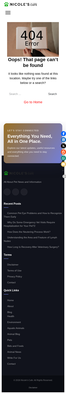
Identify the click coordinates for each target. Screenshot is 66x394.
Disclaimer (12, 264)
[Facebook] (7, 192)
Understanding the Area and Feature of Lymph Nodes (30, 239)
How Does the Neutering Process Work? (28, 231)
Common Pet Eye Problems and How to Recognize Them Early (33, 215)
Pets (9, 340)
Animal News (14, 352)
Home (10, 300)
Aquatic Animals (15, 328)
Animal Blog (13, 334)
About (10, 306)
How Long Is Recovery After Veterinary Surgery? (33, 247)
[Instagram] (24, 192)
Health (10, 316)
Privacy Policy (14, 276)
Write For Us (14, 357)
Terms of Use (14, 270)
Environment (14, 322)
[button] (63, 133)
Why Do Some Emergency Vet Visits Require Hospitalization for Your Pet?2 (29, 224)
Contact (11, 282)
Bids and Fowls (15, 346)
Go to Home (33, 102)
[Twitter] (15, 192)
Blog (9, 312)
